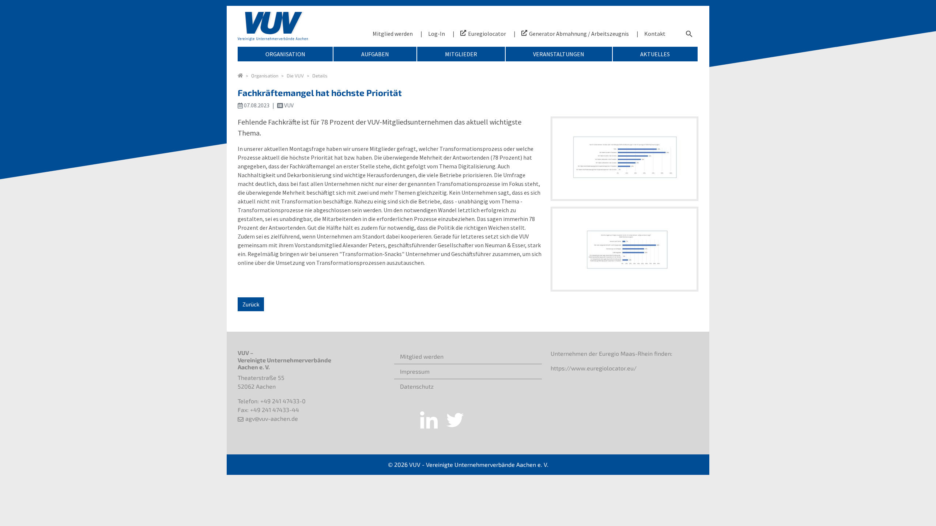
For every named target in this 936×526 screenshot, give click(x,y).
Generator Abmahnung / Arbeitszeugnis (579, 33)
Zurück (250, 304)
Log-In (436, 33)
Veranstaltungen (558, 54)
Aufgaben (375, 54)
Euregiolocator (487, 33)
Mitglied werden (393, 33)
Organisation (285, 54)
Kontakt (654, 33)
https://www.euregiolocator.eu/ (594, 368)
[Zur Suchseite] (689, 33)
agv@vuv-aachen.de (271, 418)
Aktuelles (655, 54)
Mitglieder (461, 54)
